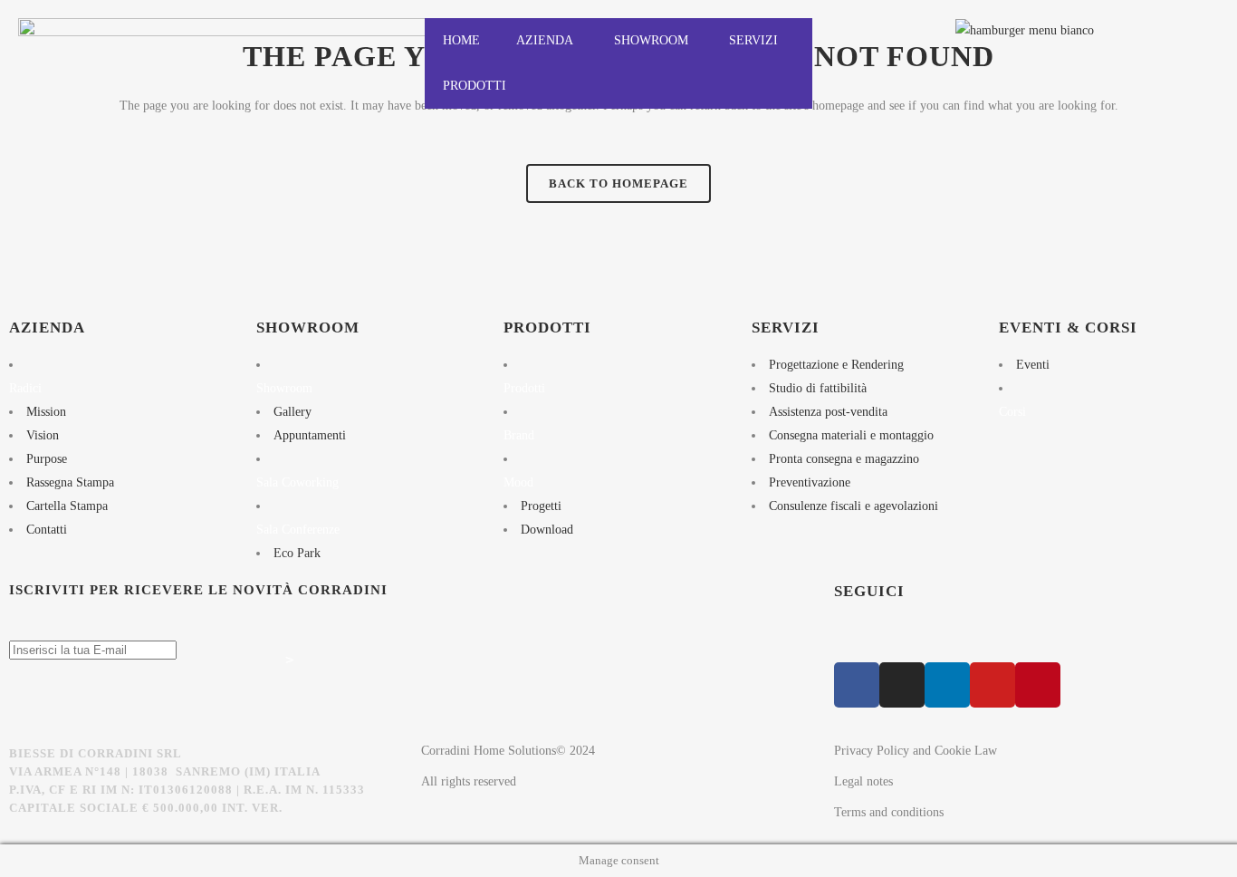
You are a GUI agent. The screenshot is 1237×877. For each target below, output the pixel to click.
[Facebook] (856, 685)
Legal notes (863, 781)
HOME (461, 40)
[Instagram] (902, 685)
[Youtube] (992, 685)
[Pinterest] (1037, 685)
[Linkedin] (947, 685)
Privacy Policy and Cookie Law (915, 750)
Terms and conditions (889, 812)
